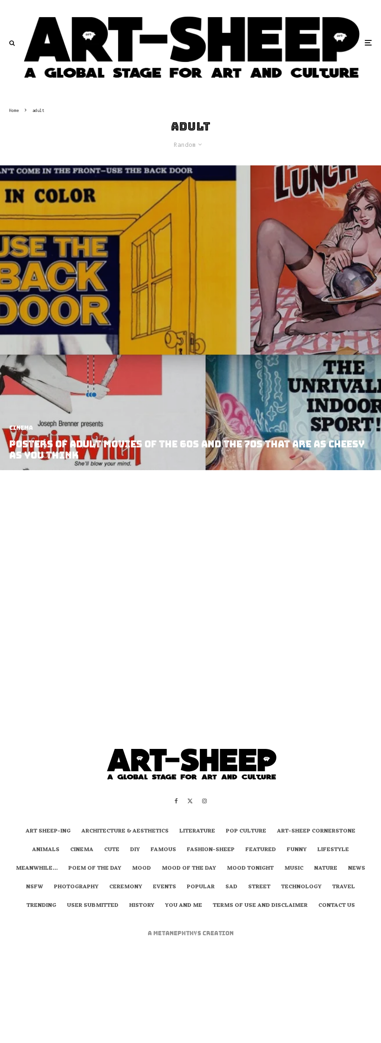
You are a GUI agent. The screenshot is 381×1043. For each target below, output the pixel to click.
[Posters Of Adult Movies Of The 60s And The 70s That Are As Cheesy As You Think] (190, 317)
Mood (141, 868)
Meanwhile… (37, 868)
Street (259, 887)
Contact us (336, 906)
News (356, 868)
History (141, 906)
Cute (111, 850)
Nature (325, 868)
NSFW (34, 887)
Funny (297, 850)
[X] (190, 801)
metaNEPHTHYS (178, 933)
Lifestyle (333, 850)
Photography (76, 887)
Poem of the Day (94, 868)
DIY (135, 850)
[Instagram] (204, 801)
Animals (45, 850)
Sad (231, 887)
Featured (260, 850)
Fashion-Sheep (211, 850)
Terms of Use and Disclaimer (260, 906)
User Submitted (92, 906)
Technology (301, 887)
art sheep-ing (48, 831)
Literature (197, 831)
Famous (163, 850)
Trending (41, 906)
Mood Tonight (250, 868)
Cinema (81, 850)
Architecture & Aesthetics (125, 831)
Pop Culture (246, 831)
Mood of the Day (189, 868)
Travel (343, 887)
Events (164, 887)
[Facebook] (176, 801)
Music (293, 868)
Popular (201, 887)
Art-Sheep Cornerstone (316, 831)
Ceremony (125, 887)
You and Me (183, 906)
